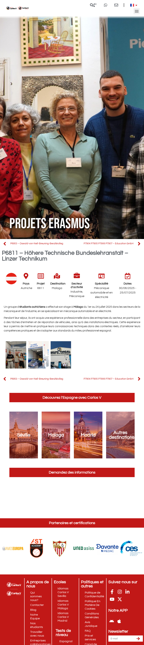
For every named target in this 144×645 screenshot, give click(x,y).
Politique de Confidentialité (94, 594)
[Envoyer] (138, 638)
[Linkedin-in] (127, 591)
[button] (92, 5)
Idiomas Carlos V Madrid (63, 617)
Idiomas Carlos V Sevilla (63, 592)
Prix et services (90, 637)
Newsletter (118, 631)
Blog (33, 609)
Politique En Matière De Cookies (92, 605)
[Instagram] (120, 591)
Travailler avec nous (37, 633)
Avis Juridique (91, 624)
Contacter (37, 604)
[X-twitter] (120, 599)
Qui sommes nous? (36, 596)
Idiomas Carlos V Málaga (63, 604)
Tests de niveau (63, 633)
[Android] (111, 621)
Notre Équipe (35, 616)
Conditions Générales (92, 615)
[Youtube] (112, 599)
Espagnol (65, 641)
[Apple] (119, 621)
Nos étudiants (36, 625)
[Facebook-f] (112, 591)
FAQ (88, 630)
